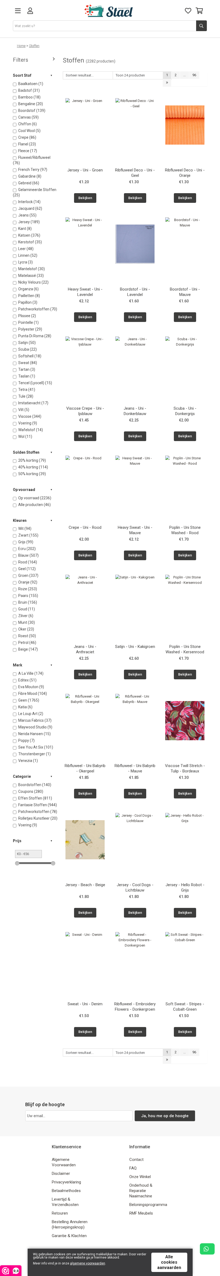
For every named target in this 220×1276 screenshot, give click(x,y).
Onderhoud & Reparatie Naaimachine (140, 1190)
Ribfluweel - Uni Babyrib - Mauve (135, 768)
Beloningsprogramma (148, 1204)
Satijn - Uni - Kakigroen (135, 646)
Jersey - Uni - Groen (85, 170)
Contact (136, 1159)
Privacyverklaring (66, 1182)
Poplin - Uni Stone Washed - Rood (185, 530)
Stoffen (34, 46)
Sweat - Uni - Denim (85, 1004)
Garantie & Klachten (69, 1235)
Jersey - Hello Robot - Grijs (185, 887)
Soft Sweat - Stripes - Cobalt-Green (185, 1007)
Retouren (60, 1213)
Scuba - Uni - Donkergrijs (185, 411)
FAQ (133, 1168)
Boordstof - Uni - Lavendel (135, 292)
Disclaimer (61, 1173)
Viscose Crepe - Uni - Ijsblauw (85, 411)
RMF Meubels (141, 1213)
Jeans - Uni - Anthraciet (85, 649)
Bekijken (85, 198)
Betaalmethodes (66, 1190)
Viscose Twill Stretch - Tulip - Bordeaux (185, 768)
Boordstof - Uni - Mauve (185, 292)
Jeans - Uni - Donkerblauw (135, 411)
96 (194, 75)
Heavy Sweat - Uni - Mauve (135, 530)
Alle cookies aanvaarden (169, 1262)
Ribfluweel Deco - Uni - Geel (135, 173)
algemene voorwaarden (87, 1263)
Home (21, 46)
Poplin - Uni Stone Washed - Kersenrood (185, 649)
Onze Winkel (140, 1176)
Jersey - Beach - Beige (85, 884)
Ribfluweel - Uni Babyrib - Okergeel (85, 768)
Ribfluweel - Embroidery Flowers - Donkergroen (135, 1007)
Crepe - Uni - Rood (85, 527)
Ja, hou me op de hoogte (165, 1115)
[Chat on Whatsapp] (207, 1249)
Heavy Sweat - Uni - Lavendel (85, 292)
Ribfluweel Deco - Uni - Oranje (185, 173)
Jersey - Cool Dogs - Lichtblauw (135, 887)
